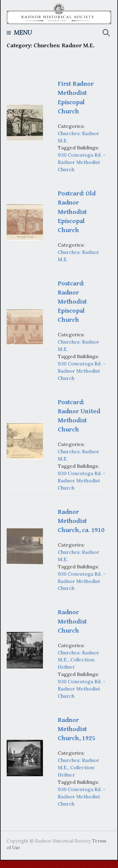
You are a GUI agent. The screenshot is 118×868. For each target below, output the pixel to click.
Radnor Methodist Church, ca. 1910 (81, 521)
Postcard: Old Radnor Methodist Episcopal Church (76, 212)
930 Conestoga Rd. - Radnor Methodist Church (81, 162)
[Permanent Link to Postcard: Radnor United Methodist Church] (25, 440)
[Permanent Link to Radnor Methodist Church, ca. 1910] (25, 546)
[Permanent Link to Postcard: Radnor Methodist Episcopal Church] (25, 326)
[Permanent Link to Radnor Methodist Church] (25, 650)
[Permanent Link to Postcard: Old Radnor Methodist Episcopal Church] (25, 222)
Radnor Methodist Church (72, 621)
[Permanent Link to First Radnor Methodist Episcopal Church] (25, 122)
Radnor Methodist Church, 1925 (76, 729)
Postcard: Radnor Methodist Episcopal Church (72, 302)
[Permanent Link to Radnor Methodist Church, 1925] (25, 757)
